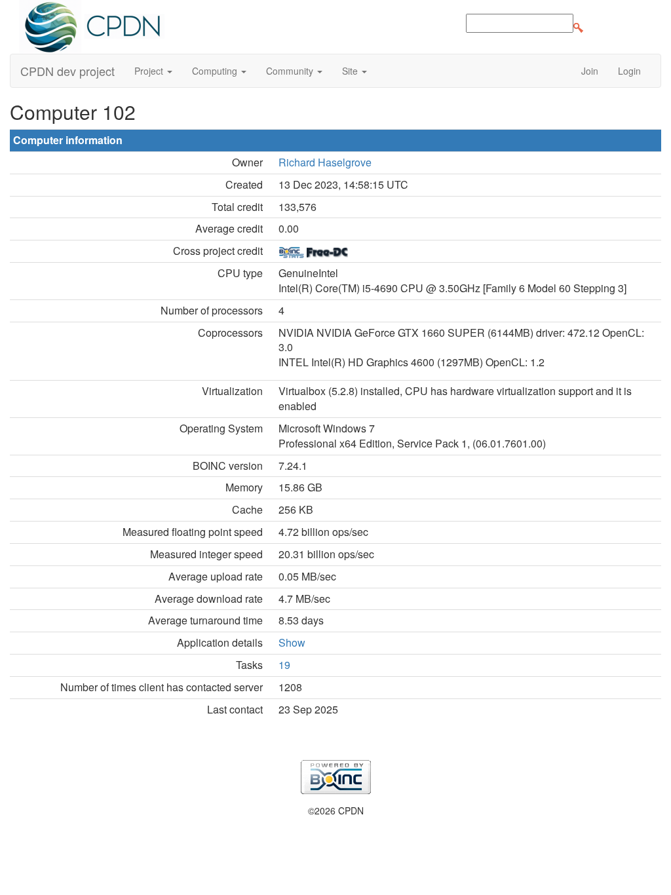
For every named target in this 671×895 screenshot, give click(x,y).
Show (291, 642)
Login (629, 70)
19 (284, 664)
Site (351, 70)
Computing (216, 70)
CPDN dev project (67, 70)
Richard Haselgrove (325, 162)
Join (589, 70)
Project (150, 70)
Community (291, 70)
